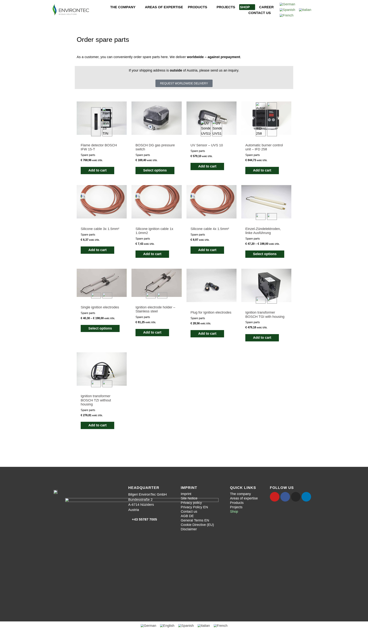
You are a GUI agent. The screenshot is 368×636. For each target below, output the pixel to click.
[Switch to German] (287, 4)
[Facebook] (285, 497)
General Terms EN (195, 520)
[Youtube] (274, 497)
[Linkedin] (306, 497)
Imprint (186, 494)
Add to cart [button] (97, 170)
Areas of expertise (164, 7)
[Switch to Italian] (305, 10)
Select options (155, 170)
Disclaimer (189, 529)
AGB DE (187, 516)
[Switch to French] (286, 15)
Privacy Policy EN (194, 507)
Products (197, 7)
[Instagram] (296, 497)
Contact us (259, 13)
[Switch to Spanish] (287, 10)
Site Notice (189, 498)
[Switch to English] (167, 626)
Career (266, 7)
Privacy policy (191, 503)
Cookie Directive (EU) (197, 525)
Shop (245, 7)
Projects (226, 7)
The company (123, 7)
